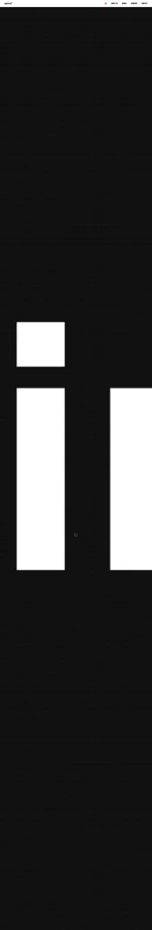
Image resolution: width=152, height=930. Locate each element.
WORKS (124, 3)
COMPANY (134, 3)
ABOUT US (114, 3)
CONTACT (144, 3)
